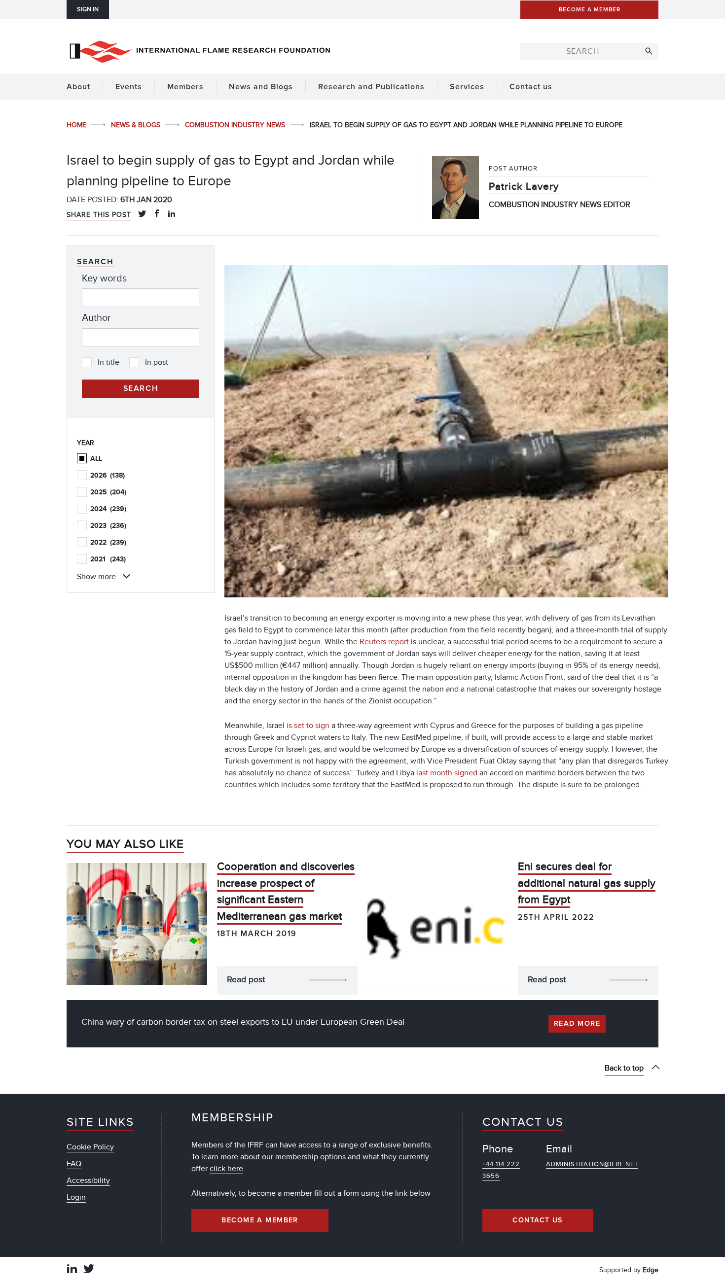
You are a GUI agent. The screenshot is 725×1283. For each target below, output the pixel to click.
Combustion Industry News (236, 125)
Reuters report (384, 642)
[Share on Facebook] (157, 214)
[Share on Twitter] (142, 214)
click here (226, 1169)
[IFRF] (200, 50)
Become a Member (259, 1220)
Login (76, 1197)
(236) (108, 525)
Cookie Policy (90, 1147)
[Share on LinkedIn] (172, 214)
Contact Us (537, 1220)
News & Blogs (136, 125)
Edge (650, 1270)
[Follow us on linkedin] (72, 1270)
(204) (108, 492)
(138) (107, 475)
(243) (108, 559)
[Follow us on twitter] (88, 1270)
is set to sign (308, 725)
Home (77, 125)
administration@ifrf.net (592, 1164)
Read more (577, 1023)
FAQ (74, 1164)
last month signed (446, 773)
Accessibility (88, 1180)
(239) (108, 509)
